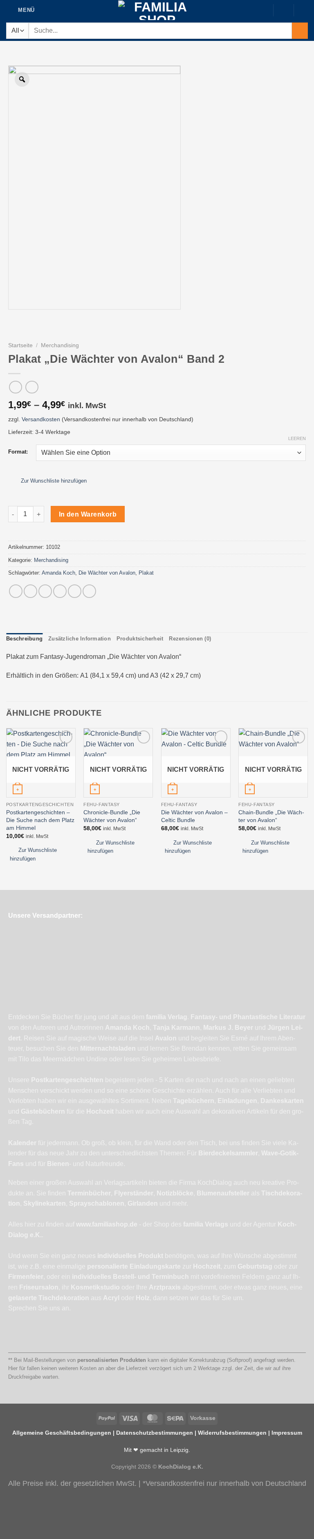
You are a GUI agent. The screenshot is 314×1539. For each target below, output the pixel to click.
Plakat (146, 573)
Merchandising (60, 345)
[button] (49, 481)
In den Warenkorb (88, 514)
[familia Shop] (157, 10)
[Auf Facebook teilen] (30, 591)
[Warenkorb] (304, 10)
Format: (18, 452)
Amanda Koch (58, 573)
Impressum (286, 1432)
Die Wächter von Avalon (106, 573)
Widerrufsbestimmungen (232, 1432)
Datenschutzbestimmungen (154, 1432)
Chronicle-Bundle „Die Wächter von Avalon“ (111, 816)
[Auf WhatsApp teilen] (15, 591)
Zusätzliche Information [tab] (79, 639)
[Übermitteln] (300, 30)
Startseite (20, 345)
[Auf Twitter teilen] (45, 591)
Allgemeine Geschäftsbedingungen (61, 1432)
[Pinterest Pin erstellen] (74, 591)
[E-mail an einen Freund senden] (60, 591)
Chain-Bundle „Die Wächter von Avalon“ (271, 816)
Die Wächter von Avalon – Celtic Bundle (194, 816)
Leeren (297, 438)
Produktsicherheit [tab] (140, 639)
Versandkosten (41, 419)
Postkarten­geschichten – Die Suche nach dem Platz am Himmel (40, 820)
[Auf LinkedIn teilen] (89, 591)
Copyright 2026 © (157, 1466)
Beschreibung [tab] (24, 639)
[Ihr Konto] (283, 10)
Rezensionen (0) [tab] (190, 639)
